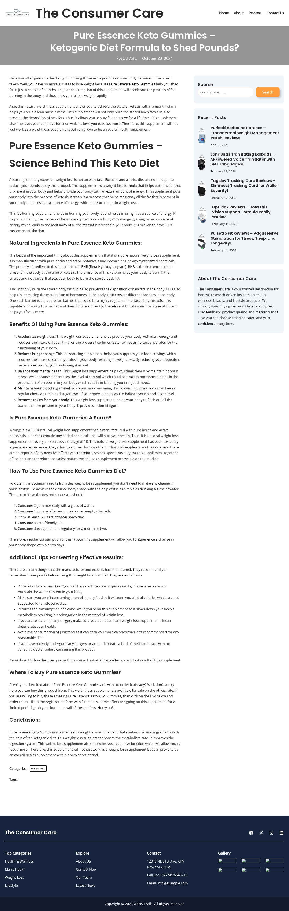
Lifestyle (11, 885)
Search (267, 92)
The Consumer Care (99, 13)
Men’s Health (15, 869)
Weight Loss (38, 768)
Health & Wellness (19, 861)
